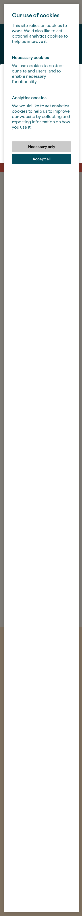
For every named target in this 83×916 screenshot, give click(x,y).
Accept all (41, 159)
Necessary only (41, 146)
